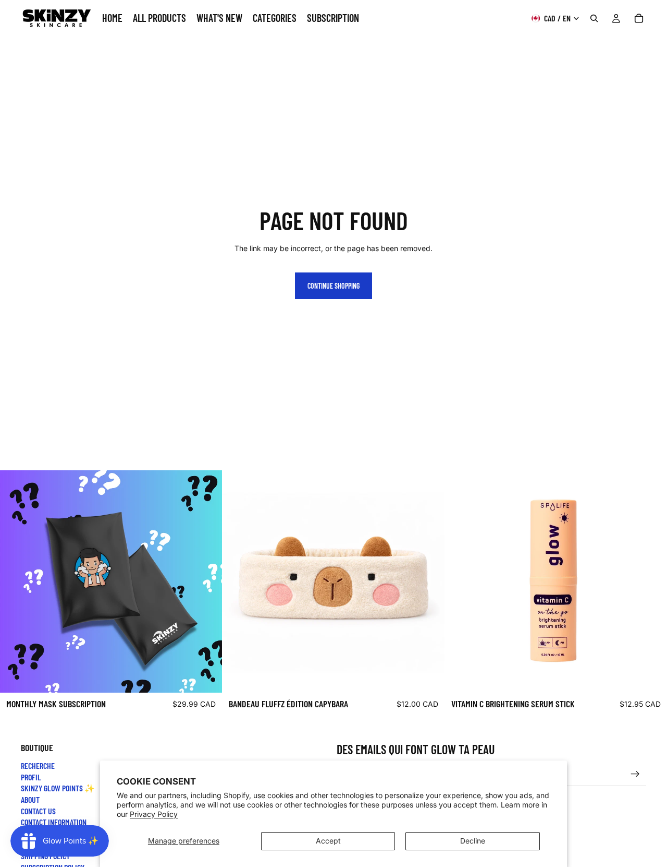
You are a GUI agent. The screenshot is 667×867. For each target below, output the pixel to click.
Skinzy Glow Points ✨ (58, 788)
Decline (472, 840)
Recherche (38, 765)
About (30, 799)
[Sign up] (635, 774)
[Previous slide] (238, 581)
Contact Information (54, 822)
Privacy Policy (154, 814)
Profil (31, 776)
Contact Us (38, 810)
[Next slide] (428, 581)
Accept (328, 840)
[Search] (594, 18)
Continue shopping (333, 285)
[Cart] (638, 18)
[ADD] (205, 676)
